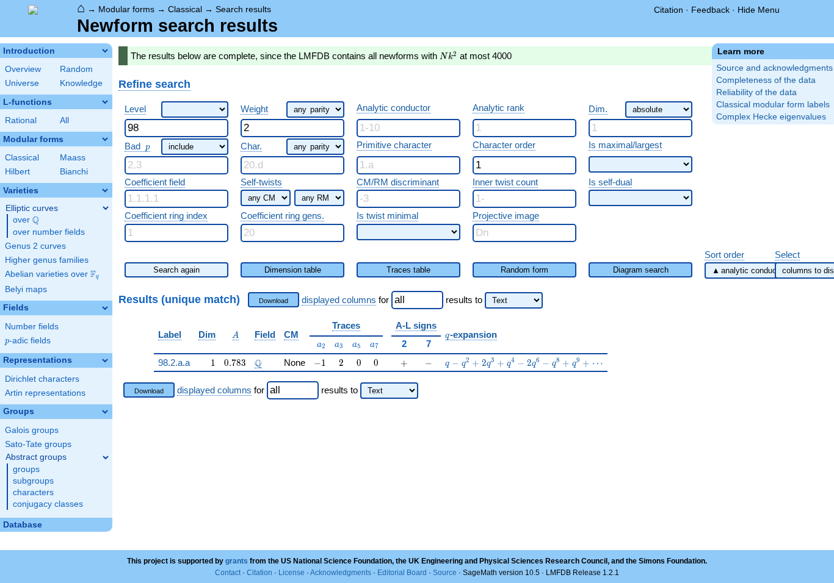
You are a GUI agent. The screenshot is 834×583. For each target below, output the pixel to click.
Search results (243, 9)
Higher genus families (47, 260)
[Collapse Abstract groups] (106, 457)
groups (26, 469)
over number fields (49, 232)
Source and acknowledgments (774, 68)
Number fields (32, 326)
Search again (176, 269)
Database (22, 524)
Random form (524, 269)
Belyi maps (26, 289)
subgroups (33, 480)
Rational (21, 120)
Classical (185, 9)
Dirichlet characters (42, 379)
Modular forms (126, 9)
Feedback (710, 10)
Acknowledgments (340, 572)
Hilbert (17, 171)
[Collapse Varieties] (105, 190)
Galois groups (32, 430)
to (478, 300)
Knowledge (81, 83)
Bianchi (74, 171)
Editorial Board (402, 572)
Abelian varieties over (52, 274)
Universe (22, 83)
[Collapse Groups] (105, 412)
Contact (228, 572)
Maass (72, 157)
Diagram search (641, 269)
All (64, 120)
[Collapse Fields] (105, 308)
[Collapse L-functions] (105, 102)
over (26, 220)
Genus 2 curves (35, 246)
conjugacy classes (48, 504)
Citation (668, 10)
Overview (23, 69)
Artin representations (45, 393)
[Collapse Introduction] (105, 50)
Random (76, 69)
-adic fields (28, 340)
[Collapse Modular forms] (105, 139)
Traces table (408, 269)
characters (33, 492)
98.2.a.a (174, 362)
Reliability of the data (756, 92)
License (291, 572)
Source (445, 572)
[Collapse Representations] (105, 360)
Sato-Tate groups (38, 444)
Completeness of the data (766, 80)
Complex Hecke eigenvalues (771, 116)
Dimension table (292, 269)
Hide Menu (759, 10)
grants (236, 561)
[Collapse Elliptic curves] (106, 208)
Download (273, 300)
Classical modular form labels (773, 104)
